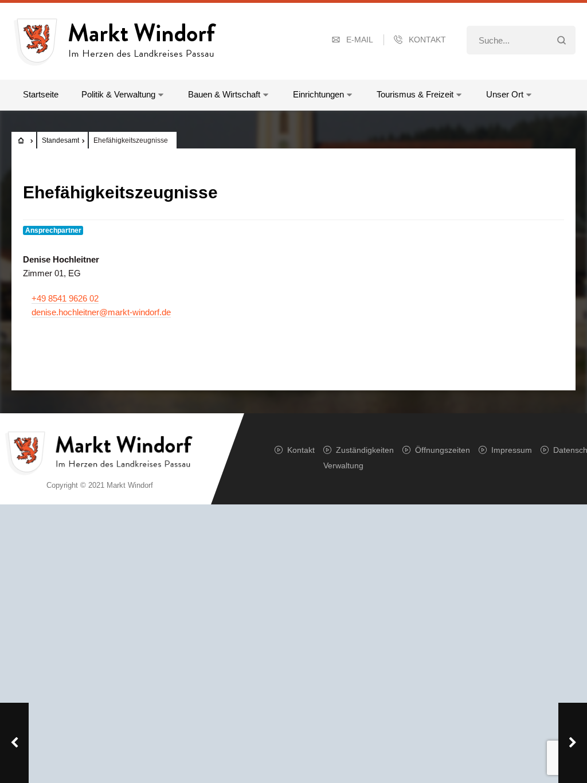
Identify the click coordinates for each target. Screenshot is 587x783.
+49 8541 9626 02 (65, 298)
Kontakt (427, 39)
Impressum (511, 450)
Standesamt (60, 140)
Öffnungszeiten (442, 450)
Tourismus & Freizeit (415, 94)
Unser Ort (504, 94)
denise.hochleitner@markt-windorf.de (101, 312)
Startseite (40, 94)
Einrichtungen (318, 94)
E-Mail (359, 39)
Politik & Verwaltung (118, 94)
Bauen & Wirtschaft (224, 94)
